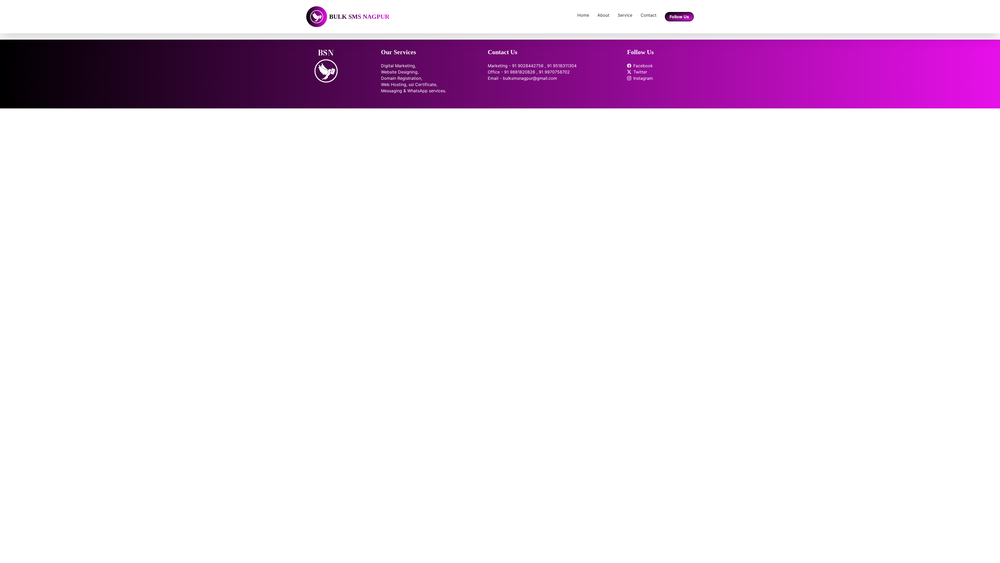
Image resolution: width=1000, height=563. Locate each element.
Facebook (643, 65)
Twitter (640, 72)
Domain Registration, (401, 78)
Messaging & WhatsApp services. (413, 90)
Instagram (643, 78)
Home (583, 15)
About (603, 15)
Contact (649, 15)
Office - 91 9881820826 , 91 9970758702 (529, 72)
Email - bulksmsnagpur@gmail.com (522, 78)
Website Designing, (399, 72)
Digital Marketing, (398, 65)
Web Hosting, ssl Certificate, (409, 84)
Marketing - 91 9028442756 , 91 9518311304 (532, 65)
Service (625, 15)
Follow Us (679, 16)
